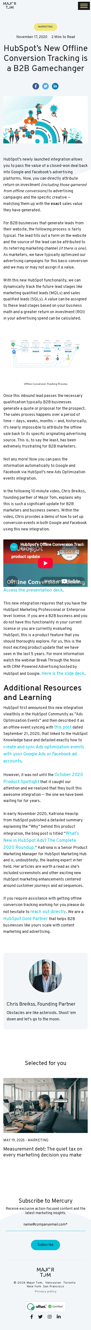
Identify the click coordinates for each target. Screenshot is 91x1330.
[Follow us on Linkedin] (59, 1317)
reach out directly (48, 912)
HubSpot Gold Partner (26, 919)
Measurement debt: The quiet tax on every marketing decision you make (42, 1152)
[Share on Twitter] (45, 86)
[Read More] (45, 1105)
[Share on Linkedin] (55, 86)
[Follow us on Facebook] (31, 1317)
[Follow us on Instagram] (50, 1317)
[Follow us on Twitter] (40, 1317)
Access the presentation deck (33, 590)
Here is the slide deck (63, 674)
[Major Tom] (9, 5)
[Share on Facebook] (35, 86)
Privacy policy (46, 1291)
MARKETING (38, 1140)
